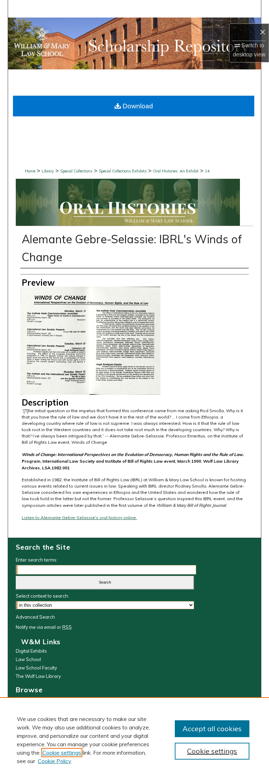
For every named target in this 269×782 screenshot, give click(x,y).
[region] (134, 739)
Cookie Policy (54, 760)
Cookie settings (61, 752)
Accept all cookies (212, 728)
